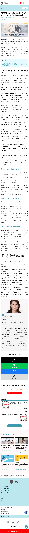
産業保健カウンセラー (16, 17)
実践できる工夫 (3, 17)
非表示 (6, 60)
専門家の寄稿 (10, 17)
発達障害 (2, 19)
